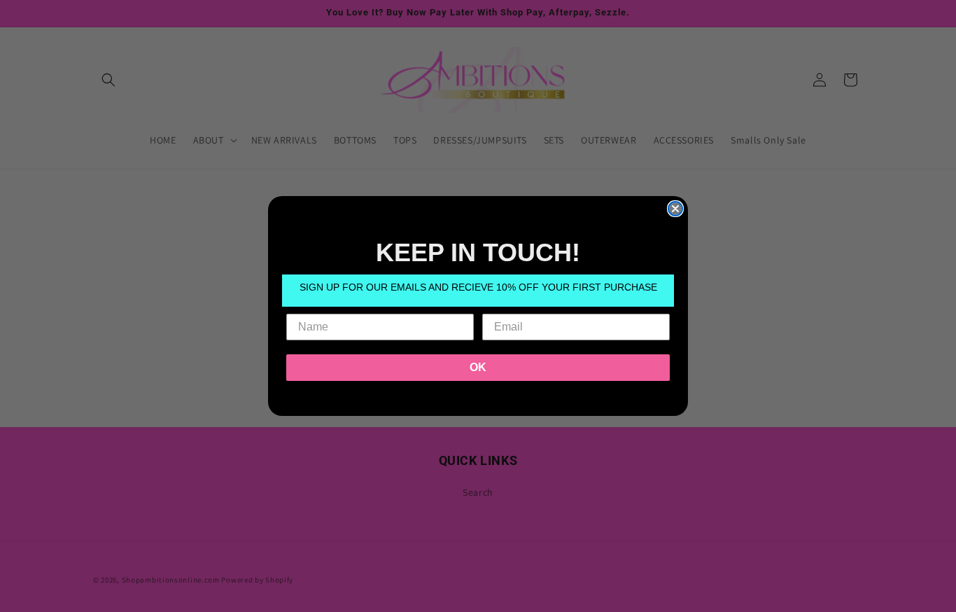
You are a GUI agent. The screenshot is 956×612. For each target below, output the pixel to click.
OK (478, 367)
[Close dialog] (675, 209)
